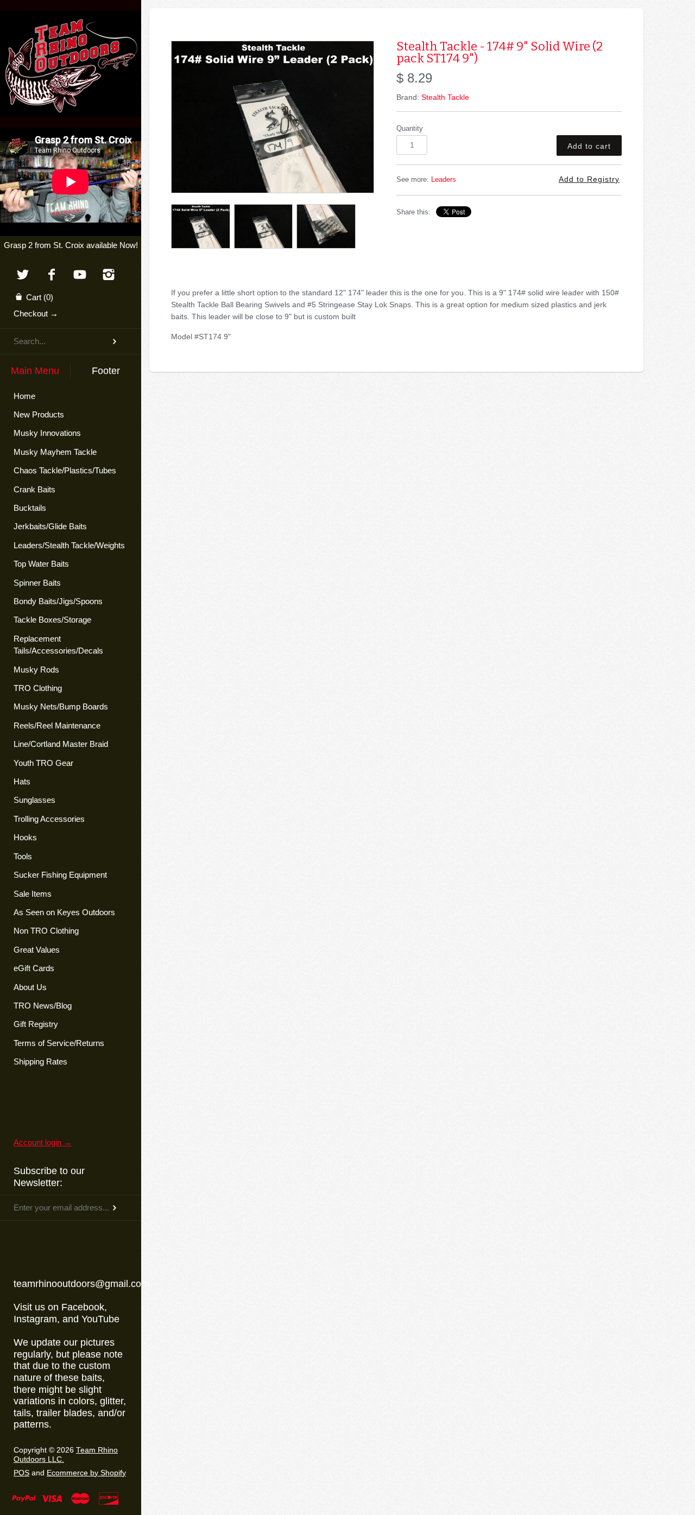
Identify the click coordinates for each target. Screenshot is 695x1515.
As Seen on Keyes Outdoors (64, 912)
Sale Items (33, 893)
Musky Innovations (47, 433)
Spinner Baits (37, 582)
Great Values (37, 949)
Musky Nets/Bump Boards (61, 706)
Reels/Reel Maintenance (57, 725)
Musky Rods (36, 669)
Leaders (443, 179)
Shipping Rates (40, 1061)
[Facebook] (51, 275)
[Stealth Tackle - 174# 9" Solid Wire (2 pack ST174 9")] (273, 117)
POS (21, 1473)
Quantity (409, 128)
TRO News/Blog (43, 1005)
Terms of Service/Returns (59, 1043)
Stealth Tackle (445, 97)
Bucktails (30, 507)
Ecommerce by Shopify (86, 1473)
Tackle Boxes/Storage (52, 619)
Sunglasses (34, 799)
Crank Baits (34, 489)
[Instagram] (108, 275)
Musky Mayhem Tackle (55, 452)
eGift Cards (34, 968)
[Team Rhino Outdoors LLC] (70, 24)
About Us (30, 987)
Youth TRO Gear (43, 763)
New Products (39, 414)
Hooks (25, 837)
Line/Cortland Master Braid (61, 744)
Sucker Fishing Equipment (60, 874)
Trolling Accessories (49, 818)
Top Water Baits (41, 563)
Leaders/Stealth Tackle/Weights (69, 545)
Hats (22, 781)
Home (24, 396)
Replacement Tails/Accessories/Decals (58, 644)
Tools (23, 856)
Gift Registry (36, 1024)
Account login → (43, 1142)
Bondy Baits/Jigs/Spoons (58, 601)
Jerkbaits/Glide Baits (50, 526)
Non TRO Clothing (46, 930)
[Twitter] (22, 275)
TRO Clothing (38, 688)
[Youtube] (80, 275)
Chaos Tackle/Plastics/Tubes (65, 470)
